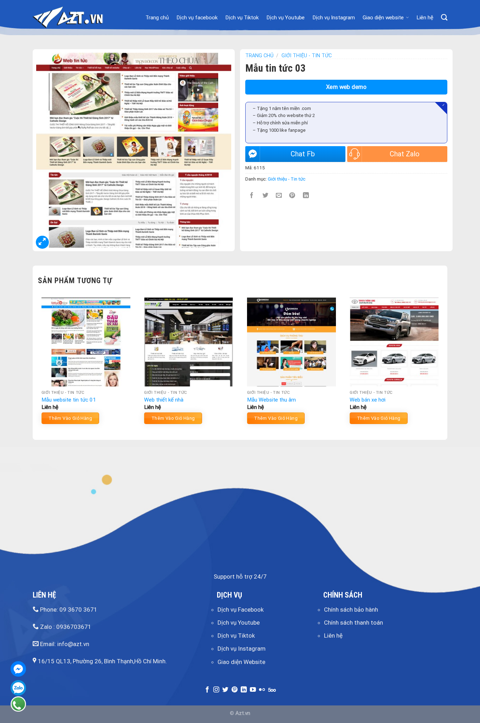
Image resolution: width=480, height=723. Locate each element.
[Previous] (38, 363)
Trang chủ (157, 17)
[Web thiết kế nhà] (188, 342)
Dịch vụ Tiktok (242, 17)
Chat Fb (303, 154)
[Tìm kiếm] (444, 17)
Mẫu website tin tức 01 (68, 400)
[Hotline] (18, 704)
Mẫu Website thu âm (271, 400)
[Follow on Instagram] (216, 689)
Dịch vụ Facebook (241, 609)
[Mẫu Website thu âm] (291, 342)
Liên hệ (424, 17)
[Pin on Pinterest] (292, 196)
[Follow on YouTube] (253, 689)
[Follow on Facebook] (207, 689)
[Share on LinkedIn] (306, 196)
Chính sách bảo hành (351, 609)
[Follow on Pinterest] (235, 689)
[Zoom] (42, 242)
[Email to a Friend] (279, 196)
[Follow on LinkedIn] (244, 689)
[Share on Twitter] (265, 196)
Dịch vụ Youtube (285, 17)
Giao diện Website (241, 661)
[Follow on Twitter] (225, 689)
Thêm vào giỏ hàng (70, 418)
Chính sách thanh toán (353, 622)
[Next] (441, 363)
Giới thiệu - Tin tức (306, 56)
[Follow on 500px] (272, 689)
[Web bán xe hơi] (394, 342)
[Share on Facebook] (252, 196)
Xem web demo (346, 87)
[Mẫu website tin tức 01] (85, 342)
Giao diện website (383, 17)
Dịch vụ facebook (197, 17)
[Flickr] (262, 689)
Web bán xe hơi (367, 400)
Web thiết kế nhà (163, 400)
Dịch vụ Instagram (333, 17)
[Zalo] (18, 688)
